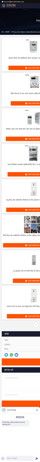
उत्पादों (7, 32)
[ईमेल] (16, 355)
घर (2, 32)
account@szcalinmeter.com (14, 2)
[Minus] (37, 410)
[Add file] (2, 458)
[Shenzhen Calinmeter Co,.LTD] (11, 5)
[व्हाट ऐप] (11, 354)
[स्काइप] (6, 355)
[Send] (37, 458)
